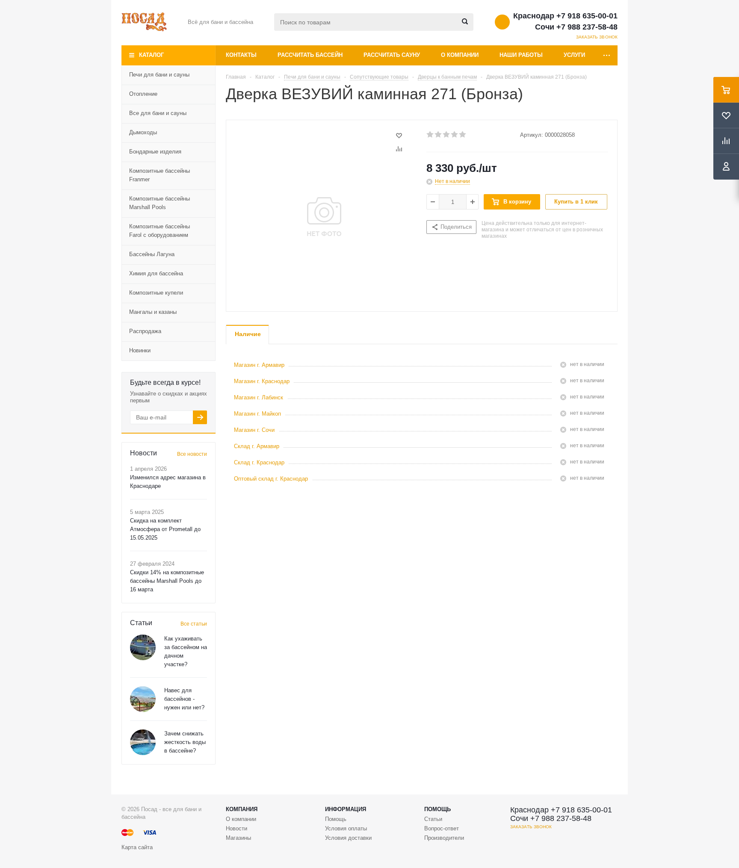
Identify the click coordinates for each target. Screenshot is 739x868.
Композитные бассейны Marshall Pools (159, 202)
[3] (447, 134)
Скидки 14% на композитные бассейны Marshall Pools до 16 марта (167, 581)
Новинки (140, 350)
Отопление (143, 94)
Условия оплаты (346, 828)
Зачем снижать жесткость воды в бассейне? (185, 742)
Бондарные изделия (155, 151)
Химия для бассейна (156, 273)
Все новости (192, 454)
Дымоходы (143, 132)
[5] (463, 134)
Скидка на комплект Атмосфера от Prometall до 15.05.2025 (165, 529)
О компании (460, 55)
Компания (241, 809)
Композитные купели (156, 292)
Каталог (151, 55)
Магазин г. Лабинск (258, 397)
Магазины (238, 838)
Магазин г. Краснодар (262, 381)
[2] (439, 134)
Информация (345, 809)
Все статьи (193, 624)
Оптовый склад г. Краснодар (271, 478)
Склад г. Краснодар (259, 462)
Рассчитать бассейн (310, 55)
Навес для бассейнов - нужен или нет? (184, 699)
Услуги (574, 55)
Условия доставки (348, 838)
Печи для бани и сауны (159, 74)
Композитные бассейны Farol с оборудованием (159, 230)
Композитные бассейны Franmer (159, 175)
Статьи (433, 819)
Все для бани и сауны (157, 113)
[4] (455, 134)
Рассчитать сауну (392, 55)
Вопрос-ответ (441, 828)
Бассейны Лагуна (151, 254)
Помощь (437, 809)
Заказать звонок (597, 37)
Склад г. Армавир (256, 446)
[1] (430, 134)
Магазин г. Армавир (259, 365)
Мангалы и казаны (153, 312)
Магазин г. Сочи (254, 430)
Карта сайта (137, 847)
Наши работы (521, 55)
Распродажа (145, 331)
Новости (236, 828)
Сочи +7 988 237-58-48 (576, 27)
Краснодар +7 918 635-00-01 (565, 16)
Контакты (241, 55)
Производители (444, 838)
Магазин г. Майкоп (257, 413)
